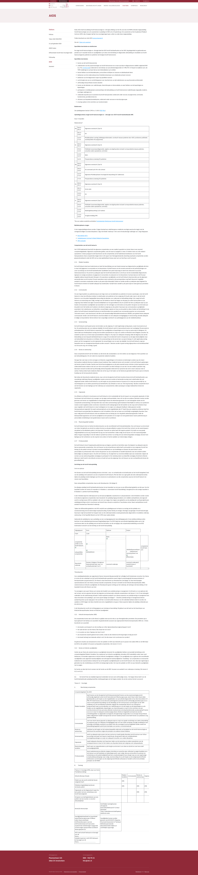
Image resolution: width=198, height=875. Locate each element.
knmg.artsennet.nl (98, 38)
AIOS (50, 62)
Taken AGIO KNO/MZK (55, 39)
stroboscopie (86, 68)
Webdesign (138, 872)
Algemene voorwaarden (70, 872)
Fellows (51, 35)
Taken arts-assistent (85, 42)
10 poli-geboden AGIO (55, 44)
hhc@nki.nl (146, 1)
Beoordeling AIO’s (82, 236)
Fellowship (52, 57)
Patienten (53, 1)
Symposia (134, 5)
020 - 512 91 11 (136, 1)
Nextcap (147, 872)
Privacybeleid (82, 872)
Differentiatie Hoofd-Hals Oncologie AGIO (60, 53)
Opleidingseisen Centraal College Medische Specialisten (93, 238)
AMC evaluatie (81, 241)
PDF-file (102, 111)
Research (143, 5)
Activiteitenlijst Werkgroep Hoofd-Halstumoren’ (110, 221)
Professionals (63, 1)
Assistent (51, 66)
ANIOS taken (52, 48)
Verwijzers (80, 5)
